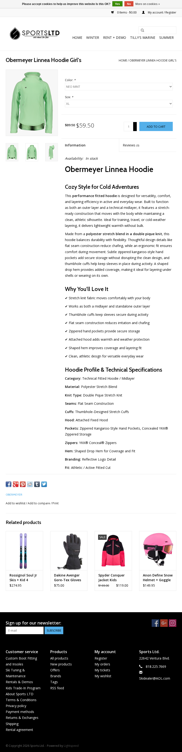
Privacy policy (16, 706)
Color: (70, 80)
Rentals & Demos (19, 682)
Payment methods (20, 711)
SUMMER (166, 37)
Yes (117, 4)
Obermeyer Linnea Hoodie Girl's (152, 60)
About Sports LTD (19, 694)
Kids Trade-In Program (23, 688)
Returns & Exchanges (22, 717)
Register (101, 658)
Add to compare (39, 503)
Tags (54, 682)
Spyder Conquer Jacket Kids (111, 577)
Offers (55, 670)
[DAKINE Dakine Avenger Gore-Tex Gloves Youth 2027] (69, 550)
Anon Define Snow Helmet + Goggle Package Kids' (158, 577)
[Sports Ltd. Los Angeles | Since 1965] (35, 34)
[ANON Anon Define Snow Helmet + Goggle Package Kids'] (158, 550)
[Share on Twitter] (44, 484)
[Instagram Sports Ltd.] (172, 623)
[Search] (142, 30)
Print (55, 503)
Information (75, 145)
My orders (102, 664)
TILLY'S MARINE (142, 37)
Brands (55, 676)
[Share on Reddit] (30, 484)
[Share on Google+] (15, 484)
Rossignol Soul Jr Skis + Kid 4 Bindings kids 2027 (23, 577)
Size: (69, 97)
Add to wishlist (15, 503)
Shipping (12, 723)
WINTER (92, 37)
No (129, 4)
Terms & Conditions (21, 700)
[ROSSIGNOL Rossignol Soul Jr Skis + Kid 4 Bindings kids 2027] (24, 550)
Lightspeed (71, 746)
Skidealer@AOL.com (154, 678)
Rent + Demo (114, 37)
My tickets (102, 670)
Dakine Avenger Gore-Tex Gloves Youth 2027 (67, 577)
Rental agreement (19, 729)
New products (61, 664)
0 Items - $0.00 (126, 12)
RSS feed (57, 688)
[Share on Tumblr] (37, 484)
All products (59, 658)
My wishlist (103, 676)
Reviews (131, 145)
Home (77, 37)
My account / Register (161, 12)
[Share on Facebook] (8, 484)
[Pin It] (23, 484)
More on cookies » (147, 4)
